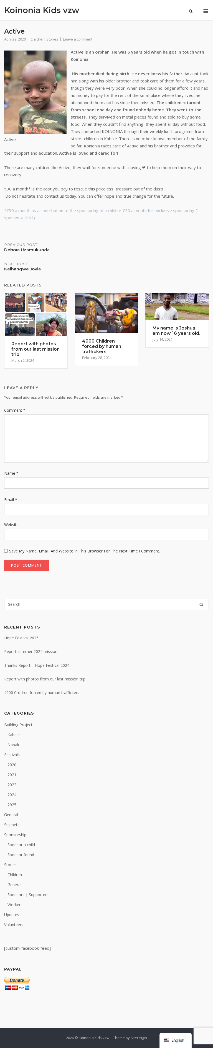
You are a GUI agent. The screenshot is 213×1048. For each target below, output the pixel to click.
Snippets (11, 824)
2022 (11, 784)
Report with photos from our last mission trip (44, 679)
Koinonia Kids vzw (41, 10)
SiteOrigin (139, 1037)
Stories (52, 39)
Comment (15, 410)
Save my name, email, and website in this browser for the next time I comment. (84, 551)
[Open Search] (190, 11)
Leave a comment (77, 39)
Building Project (18, 724)
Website (11, 524)
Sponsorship (15, 834)
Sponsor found (20, 854)
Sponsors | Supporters (28, 894)
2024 (11, 794)
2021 (11, 774)
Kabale (13, 734)
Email (10, 499)
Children (38, 39)
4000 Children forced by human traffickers (41, 692)
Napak (13, 744)
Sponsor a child (21, 844)
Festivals (12, 754)
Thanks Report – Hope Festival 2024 (36, 665)
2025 (11, 804)
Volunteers (13, 924)
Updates (11, 914)
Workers (14, 904)
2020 (11, 764)
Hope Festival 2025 (21, 637)
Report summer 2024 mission (30, 651)
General (11, 814)
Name (11, 473)
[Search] (201, 604)
